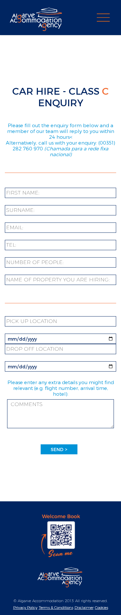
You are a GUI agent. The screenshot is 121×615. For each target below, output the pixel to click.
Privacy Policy (25, 607)
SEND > (59, 449)
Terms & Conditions (56, 607)
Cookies (101, 607)
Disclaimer (84, 607)
